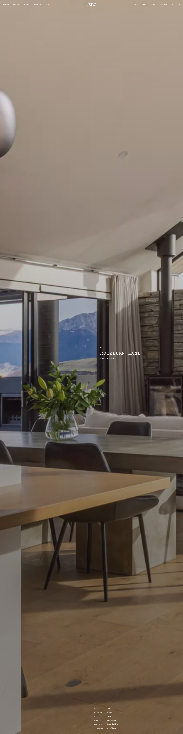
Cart (173, 4)
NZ (180, 4)
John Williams (111, 728)
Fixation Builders (112, 724)
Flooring (109, 712)
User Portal (164, 4)
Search (153, 4)
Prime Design (111, 720)
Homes (108, 708)
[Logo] (91, 5)
